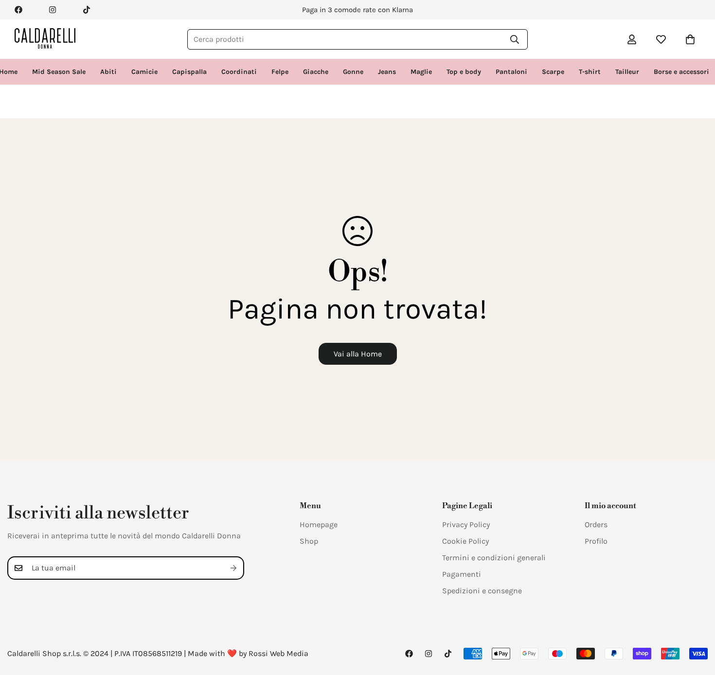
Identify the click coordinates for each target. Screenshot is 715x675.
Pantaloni (511, 72)
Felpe (279, 72)
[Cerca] (514, 39)
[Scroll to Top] (696, 622)
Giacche (315, 72)
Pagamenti (461, 574)
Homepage (319, 524)
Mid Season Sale (59, 72)
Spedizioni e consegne (482, 590)
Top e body (464, 72)
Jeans (387, 72)
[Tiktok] (86, 10)
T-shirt (590, 72)
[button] (690, 39)
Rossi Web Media (278, 653)
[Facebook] (18, 10)
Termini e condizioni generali (494, 557)
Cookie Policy (465, 541)
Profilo (596, 541)
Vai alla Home (358, 353)
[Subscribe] (233, 568)
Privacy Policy (466, 524)
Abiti (108, 72)
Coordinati (239, 72)
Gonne (353, 72)
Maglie (421, 72)
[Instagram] (52, 10)
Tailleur (627, 72)
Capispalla (189, 72)
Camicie (144, 72)
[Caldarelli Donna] (45, 39)
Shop (309, 541)
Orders (596, 524)
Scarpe (553, 72)
